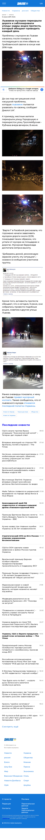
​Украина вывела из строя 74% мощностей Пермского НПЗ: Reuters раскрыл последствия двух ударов (20, 624)
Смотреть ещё (10, 727)
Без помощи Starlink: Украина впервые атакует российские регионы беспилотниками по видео (20, 482)
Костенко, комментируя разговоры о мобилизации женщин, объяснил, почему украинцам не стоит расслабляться (20, 457)
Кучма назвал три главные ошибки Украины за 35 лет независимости (19, 527)
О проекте (6, 799)
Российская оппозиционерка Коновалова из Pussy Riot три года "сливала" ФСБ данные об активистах (20, 661)
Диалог (4, 14)
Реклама (25, 799)
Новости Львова (8, 412)
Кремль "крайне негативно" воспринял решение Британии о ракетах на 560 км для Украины (18, 706)
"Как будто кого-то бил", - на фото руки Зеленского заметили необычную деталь (18, 682)
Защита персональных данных (27, 810)
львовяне (17, 104)
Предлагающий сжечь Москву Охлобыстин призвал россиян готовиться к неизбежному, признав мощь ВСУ (20, 648)
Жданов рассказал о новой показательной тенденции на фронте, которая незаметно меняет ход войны (19, 588)
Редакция (6, 804)
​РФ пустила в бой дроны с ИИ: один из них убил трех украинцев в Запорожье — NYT (20, 718)
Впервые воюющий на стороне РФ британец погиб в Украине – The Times (19, 444)
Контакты (6, 808)
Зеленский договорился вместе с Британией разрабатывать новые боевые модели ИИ (18, 470)
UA (41, 3)
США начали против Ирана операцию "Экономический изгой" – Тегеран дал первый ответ (20, 433)
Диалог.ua (6, 818)
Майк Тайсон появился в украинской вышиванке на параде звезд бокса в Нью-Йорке (20, 493)
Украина (11, 14)
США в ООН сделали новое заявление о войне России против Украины (19, 550)
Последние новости (16, 424)
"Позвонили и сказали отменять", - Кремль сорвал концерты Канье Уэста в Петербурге (19, 612)
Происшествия (23, 412)
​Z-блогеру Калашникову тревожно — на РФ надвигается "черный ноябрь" (20, 672)
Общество (34, 412)
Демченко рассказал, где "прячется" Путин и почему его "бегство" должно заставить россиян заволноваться (20, 694)
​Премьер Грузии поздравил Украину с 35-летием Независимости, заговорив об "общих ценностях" (20, 575)
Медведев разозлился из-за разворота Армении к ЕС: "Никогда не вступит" (19, 601)
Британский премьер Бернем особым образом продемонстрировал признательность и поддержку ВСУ (19, 562)
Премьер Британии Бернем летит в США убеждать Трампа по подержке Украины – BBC (20, 517)
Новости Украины (9, 415)
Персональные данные (28, 805)
